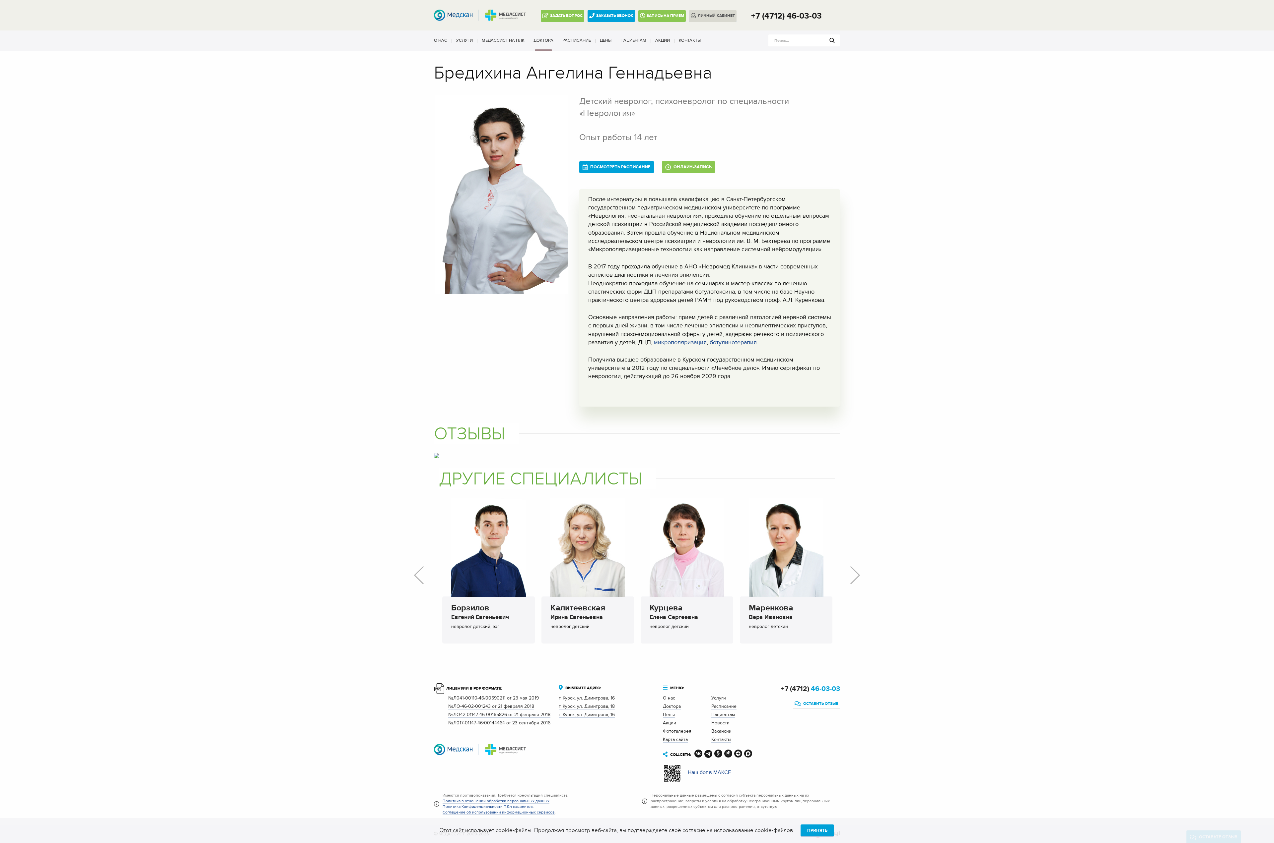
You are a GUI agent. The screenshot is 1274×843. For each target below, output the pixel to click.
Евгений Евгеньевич (480, 613)
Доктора (543, 40)
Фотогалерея (677, 731)
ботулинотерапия (733, 342)
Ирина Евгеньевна (577, 613)
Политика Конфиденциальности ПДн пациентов (488, 806)
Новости (720, 723)
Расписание (576, 40)
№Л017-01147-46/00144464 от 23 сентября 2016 (499, 723)
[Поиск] (832, 40)
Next (855, 575)
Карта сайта (675, 739)
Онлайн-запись (692, 167)
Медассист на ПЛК (503, 40)
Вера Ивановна (771, 613)
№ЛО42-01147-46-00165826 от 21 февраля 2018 (499, 714)
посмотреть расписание (620, 167)
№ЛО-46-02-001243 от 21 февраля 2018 (491, 706)
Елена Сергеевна (674, 613)
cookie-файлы (513, 830)
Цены (605, 40)
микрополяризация (680, 342)
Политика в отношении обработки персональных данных (496, 801)
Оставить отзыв (820, 703)
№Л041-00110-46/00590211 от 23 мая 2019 (493, 698)
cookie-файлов (774, 830)
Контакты (690, 40)
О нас (440, 40)
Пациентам (633, 40)
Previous (419, 575)
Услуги (464, 40)
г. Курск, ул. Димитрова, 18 (587, 706)
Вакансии (721, 731)
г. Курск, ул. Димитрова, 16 (587, 698)
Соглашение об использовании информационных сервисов (499, 812)
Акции (662, 40)
